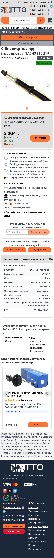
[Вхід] (51, 2)
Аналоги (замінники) (34, 259)
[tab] (27, 108)
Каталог (32, 538)
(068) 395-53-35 (40, 10)
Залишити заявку (14, 250)
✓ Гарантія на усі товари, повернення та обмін (24, 214)
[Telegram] (15, 491)
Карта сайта (34, 549)
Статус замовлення (14, 526)
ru (3, 2)
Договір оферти (36, 522)
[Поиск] (41, 20)
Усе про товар (11, 259)
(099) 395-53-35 (40, 14)
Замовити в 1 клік (39, 232)
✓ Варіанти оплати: (14, 183)
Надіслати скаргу (14, 531)
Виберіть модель (26, 43)
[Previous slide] (6, 86)
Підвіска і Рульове (20, 28)
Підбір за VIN (39, 250)
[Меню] (5, 20)
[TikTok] (10, 491)
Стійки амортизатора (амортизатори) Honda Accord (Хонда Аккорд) (37, 344)
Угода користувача (38, 526)
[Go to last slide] (6, 394)
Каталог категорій (37, 541)
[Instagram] (5, 491)
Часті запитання (36, 530)
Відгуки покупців (36, 534)
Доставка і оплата (27, 2)
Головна (5, 28)
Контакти (44, 2)
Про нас (32, 545)
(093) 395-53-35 (38, 6)
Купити (41, 138)
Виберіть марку (26, 37)
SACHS (33, 270)
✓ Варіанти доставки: (15, 153)
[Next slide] (48, 86)
